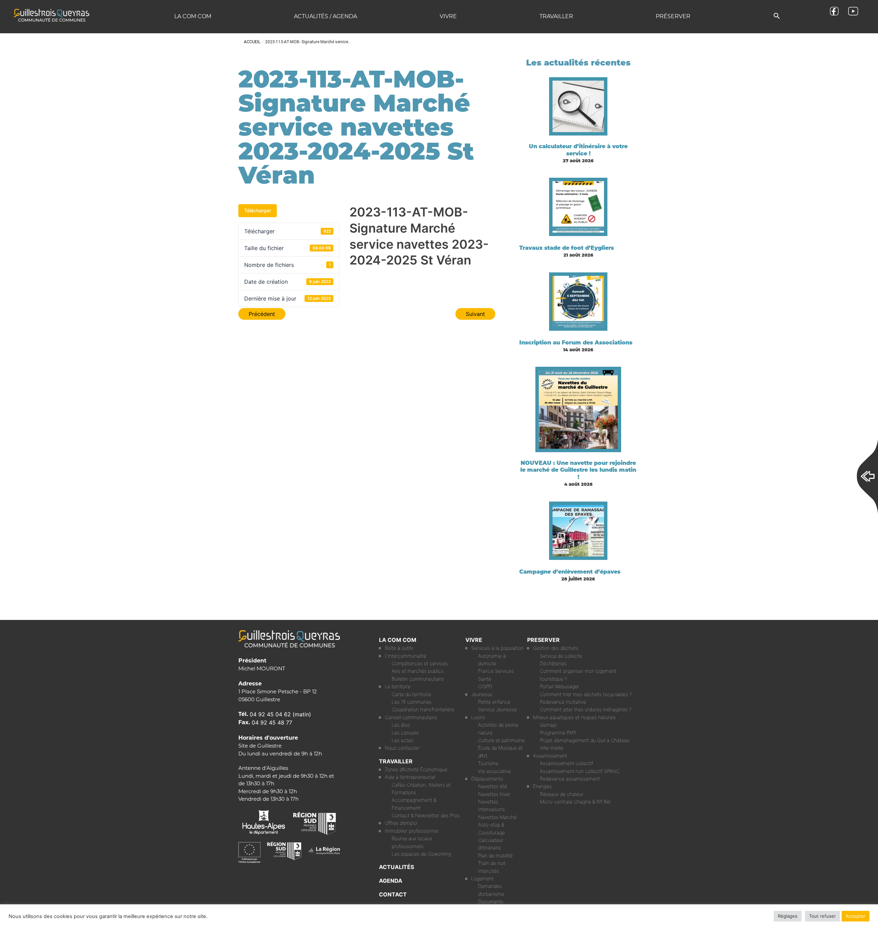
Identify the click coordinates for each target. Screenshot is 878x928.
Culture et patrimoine (501, 740)
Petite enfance (494, 702)
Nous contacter (402, 748)
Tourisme (488, 763)
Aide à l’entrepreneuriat (410, 777)
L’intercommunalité (405, 656)
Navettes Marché (497, 817)
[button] (776, 16)
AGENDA (390, 880)
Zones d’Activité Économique (416, 769)
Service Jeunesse (497, 709)
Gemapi (548, 725)
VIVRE (473, 639)
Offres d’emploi (401, 823)
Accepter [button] (855, 916)
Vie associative (494, 771)
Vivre (448, 16)
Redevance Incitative (563, 702)
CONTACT (393, 894)
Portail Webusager (559, 686)
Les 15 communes (411, 702)
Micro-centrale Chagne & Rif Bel (575, 801)
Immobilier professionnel (411, 831)
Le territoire (398, 686)
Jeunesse (481, 694)
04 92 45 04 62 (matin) (280, 714)
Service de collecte (561, 656)
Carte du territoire (411, 694)
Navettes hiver (494, 794)
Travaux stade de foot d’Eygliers (566, 248)
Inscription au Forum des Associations (575, 342)
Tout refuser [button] (822, 916)
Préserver (673, 16)
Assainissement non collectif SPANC (580, 771)
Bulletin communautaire (418, 679)
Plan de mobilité (495, 855)
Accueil (252, 41)
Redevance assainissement (570, 779)
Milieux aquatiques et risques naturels (574, 717)
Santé (484, 679)
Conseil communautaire (411, 717)
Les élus (401, 725)
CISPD (485, 686)
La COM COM (192, 16)
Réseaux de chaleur (561, 794)
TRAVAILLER (396, 761)
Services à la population (497, 648)
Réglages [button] (787, 916)
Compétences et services (420, 663)
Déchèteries (553, 663)
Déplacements (487, 779)
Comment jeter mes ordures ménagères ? (585, 709)
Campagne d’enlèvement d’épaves (569, 571)
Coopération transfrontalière (423, 709)
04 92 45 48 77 (272, 722)
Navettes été (492, 786)
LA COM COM (397, 639)
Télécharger (257, 210)
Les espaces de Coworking (421, 854)
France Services (496, 671)
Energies (542, 786)
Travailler (556, 16)
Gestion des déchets (555, 648)
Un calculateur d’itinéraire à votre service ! (578, 150)
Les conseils (405, 733)
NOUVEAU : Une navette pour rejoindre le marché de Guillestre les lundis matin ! (578, 470)
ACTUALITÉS (396, 867)
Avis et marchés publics (417, 671)
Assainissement (550, 756)
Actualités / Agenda (325, 16)
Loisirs (478, 717)
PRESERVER (543, 639)
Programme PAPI (558, 733)
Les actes (402, 740)
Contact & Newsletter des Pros (426, 815)
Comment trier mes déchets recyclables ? (586, 694)
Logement (482, 878)
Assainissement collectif (566, 763)
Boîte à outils (399, 648)
